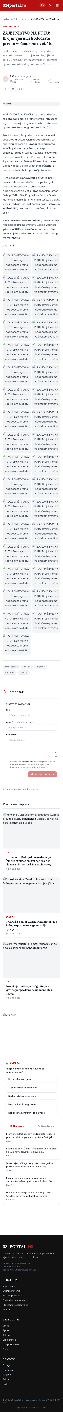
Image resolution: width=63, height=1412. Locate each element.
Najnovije (18, 1125)
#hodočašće (11, 666)
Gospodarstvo (11, 1344)
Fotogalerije (22, 19)
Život (5, 1349)
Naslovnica (8, 19)
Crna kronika (9, 1339)
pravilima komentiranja (33, 761)
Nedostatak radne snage (22, 1095)
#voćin (27, 666)
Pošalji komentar (44, 774)
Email (20, 722)
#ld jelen (9, 672)
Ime (8, 710)
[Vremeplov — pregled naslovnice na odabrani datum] (42, 5)
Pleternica (8, 1369)
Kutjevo (7, 1374)
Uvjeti (44, 1407)
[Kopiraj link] (20, 89)
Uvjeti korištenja (11, 1290)
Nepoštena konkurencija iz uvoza (26, 1112)
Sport (6, 1330)
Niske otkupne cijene (19, 1079)
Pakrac (6, 1379)
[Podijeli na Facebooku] (6, 89)
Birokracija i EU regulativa (22, 1104)
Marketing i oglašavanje (15, 1304)
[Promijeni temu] (50, 5)
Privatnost (34, 1407)
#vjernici (40, 666)
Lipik (5, 1384)
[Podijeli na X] (13, 89)
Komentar (12, 734)
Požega (7, 1365)
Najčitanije (47, 1125)
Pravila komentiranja (14, 1300)
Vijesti (6, 1325)
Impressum (9, 1286)
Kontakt (7, 1309)
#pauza (23, 672)
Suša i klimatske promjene (22, 1087)
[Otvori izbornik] (57, 5)
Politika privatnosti (13, 1295)
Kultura (6, 1335)
